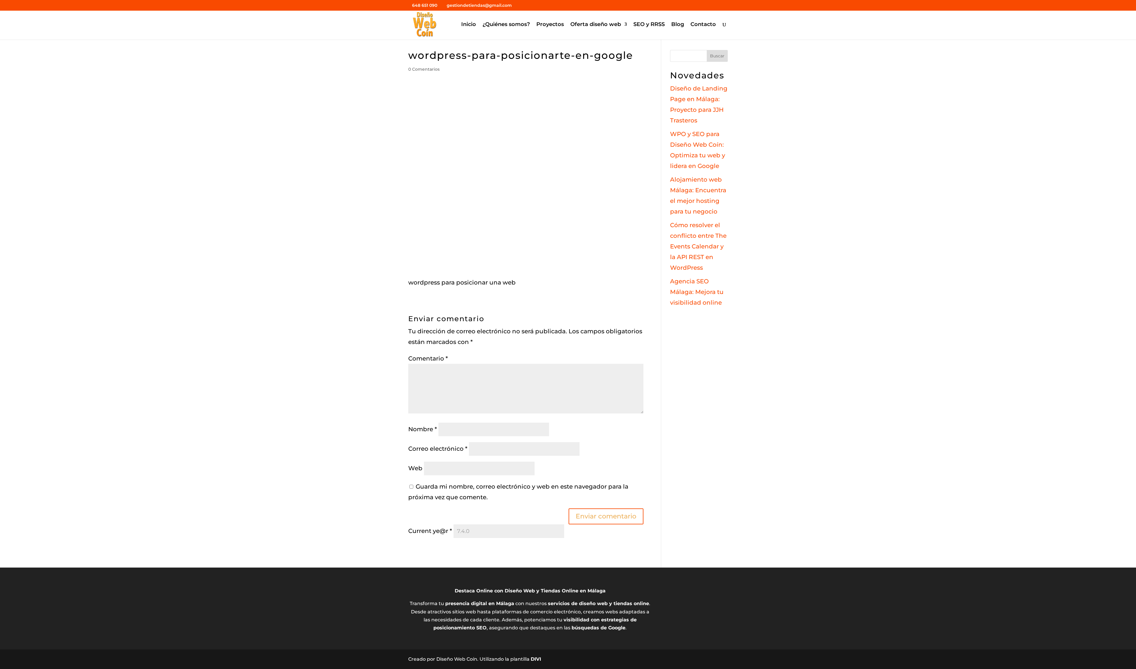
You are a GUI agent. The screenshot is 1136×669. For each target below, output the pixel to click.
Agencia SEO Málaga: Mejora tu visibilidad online (697, 292)
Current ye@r (430, 530)
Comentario (428, 358)
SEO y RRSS (649, 25)
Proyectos (550, 25)
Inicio (468, 25)
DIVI (536, 659)
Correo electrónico (437, 448)
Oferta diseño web (595, 25)
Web (415, 468)
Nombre (422, 429)
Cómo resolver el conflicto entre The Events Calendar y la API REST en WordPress (698, 246)
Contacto (703, 25)
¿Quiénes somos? (506, 25)
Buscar (717, 56)
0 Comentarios (424, 69)
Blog (677, 25)
